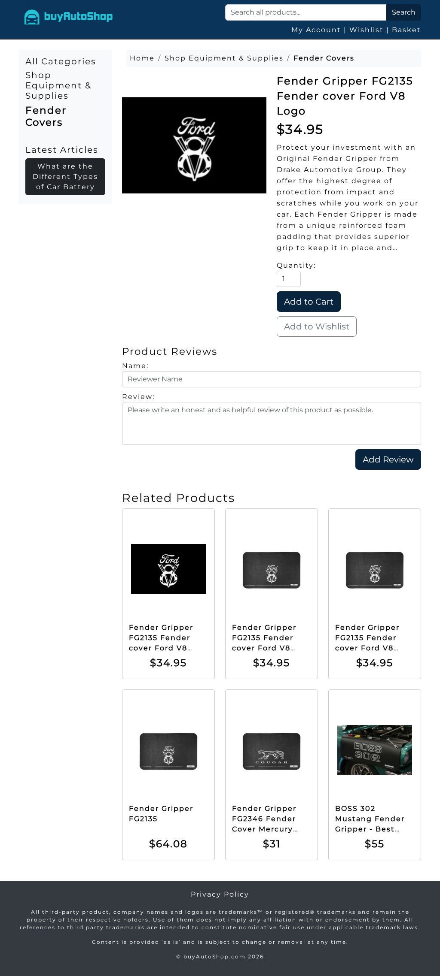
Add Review (388, 459)
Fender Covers (46, 116)
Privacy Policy (220, 894)
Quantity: (296, 265)
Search (404, 12)
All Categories (60, 61)
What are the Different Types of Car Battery (65, 176)
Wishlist (366, 30)
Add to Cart (308, 301)
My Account (316, 30)
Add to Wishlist (316, 326)
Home (142, 58)
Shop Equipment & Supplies (58, 85)
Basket (406, 30)
